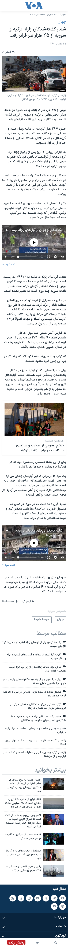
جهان (62, 22)
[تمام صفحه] (48, 256)
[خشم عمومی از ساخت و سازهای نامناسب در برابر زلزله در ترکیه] (34, 419)
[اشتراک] (54, 906)
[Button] (8, 51)
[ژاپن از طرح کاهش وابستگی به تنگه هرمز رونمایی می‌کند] (53, 871)
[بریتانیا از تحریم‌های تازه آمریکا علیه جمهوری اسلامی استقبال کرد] (53, 855)
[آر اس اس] (12, 898)
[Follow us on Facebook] (62, 898)
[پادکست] (62, 906)
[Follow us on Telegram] (54, 898)
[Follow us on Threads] (21, 898)
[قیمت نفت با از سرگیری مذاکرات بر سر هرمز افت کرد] (53, 839)
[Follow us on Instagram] (29, 898)
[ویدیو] (38, 942)
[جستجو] (55, 942)
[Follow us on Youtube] (37, 898)
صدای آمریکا (53, 235)
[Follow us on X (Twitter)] (46, 898)
